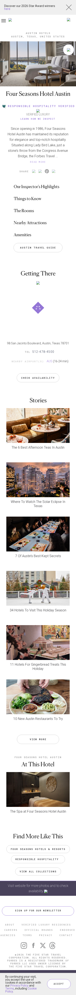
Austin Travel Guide (38, 247)
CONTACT (66, 935)
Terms (9, 988)
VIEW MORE (38, 739)
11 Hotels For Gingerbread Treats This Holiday (38, 666)
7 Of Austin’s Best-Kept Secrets (38, 556)
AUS (49, 361)
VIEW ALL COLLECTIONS (38, 871)
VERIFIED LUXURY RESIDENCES (46, 924)
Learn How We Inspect (38, 119)
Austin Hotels (38, 33)
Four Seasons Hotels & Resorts (38, 849)
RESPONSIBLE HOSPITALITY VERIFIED (41, 106)
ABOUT (10, 924)
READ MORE (38, 161)
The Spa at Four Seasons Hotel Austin (38, 811)
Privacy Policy (19, 985)
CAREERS (11, 929)
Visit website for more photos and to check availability (38, 888)
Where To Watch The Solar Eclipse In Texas (38, 504)
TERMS (27, 935)
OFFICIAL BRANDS (38, 929)
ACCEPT (59, 984)
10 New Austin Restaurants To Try (38, 719)
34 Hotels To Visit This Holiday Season (38, 610)
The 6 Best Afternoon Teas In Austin (38, 447)
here (7, 9)
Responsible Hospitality (38, 859)
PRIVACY (45, 935)
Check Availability (38, 377)
